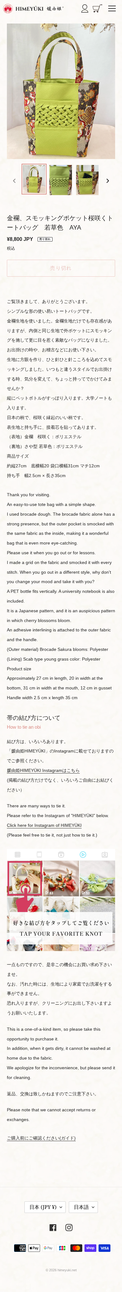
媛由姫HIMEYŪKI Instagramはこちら (43, 770)
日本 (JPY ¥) (43, 1207)
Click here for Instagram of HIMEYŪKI (44, 825)
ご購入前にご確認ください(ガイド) (41, 1137)
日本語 (81, 1207)
